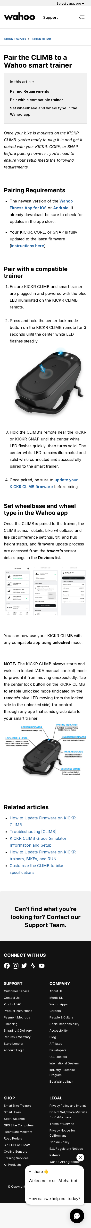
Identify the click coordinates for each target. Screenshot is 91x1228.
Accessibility (59, 1030)
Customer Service (17, 991)
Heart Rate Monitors (18, 1132)
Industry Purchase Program (62, 1072)
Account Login (14, 1050)
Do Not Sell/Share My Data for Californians (68, 1114)
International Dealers (64, 1063)
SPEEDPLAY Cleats (17, 1145)
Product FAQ (13, 1004)
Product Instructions (18, 1011)
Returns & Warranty (17, 1037)
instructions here (27, 245)
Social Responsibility (64, 1024)
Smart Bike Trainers (18, 1105)
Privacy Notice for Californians (62, 1133)
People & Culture (62, 1017)
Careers (55, 1011)
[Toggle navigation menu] (82, 17)
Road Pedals (13, 1138)
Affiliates (56, 1043)
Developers (58, 1050)
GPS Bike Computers (19, 1125)
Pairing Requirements (29, 91)
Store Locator (13, 1043)
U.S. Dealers (58, 1057)
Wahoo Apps (59, 1004)
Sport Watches (14, 1119)
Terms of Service (62, 1124)
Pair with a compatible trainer (36, 99)
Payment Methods (17, 1017)
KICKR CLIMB (41, 39)
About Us (56, 991)
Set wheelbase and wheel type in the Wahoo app (43, 111)
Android (60, 207)
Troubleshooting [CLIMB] (33, 831)
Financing (10, 1024)
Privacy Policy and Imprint (68, 1105)
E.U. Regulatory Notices (66, 1148)
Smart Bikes (12, 1112)
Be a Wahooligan (61, 1081)
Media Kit (56, 998)
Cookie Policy (59, 1142)
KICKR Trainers (15, 39)
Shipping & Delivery (18, 1030)
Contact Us (12, 998)
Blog (53, 1037)
